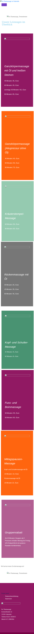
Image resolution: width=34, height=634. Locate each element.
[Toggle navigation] (4, 4)
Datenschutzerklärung (11, 596)
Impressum (8, 598)
